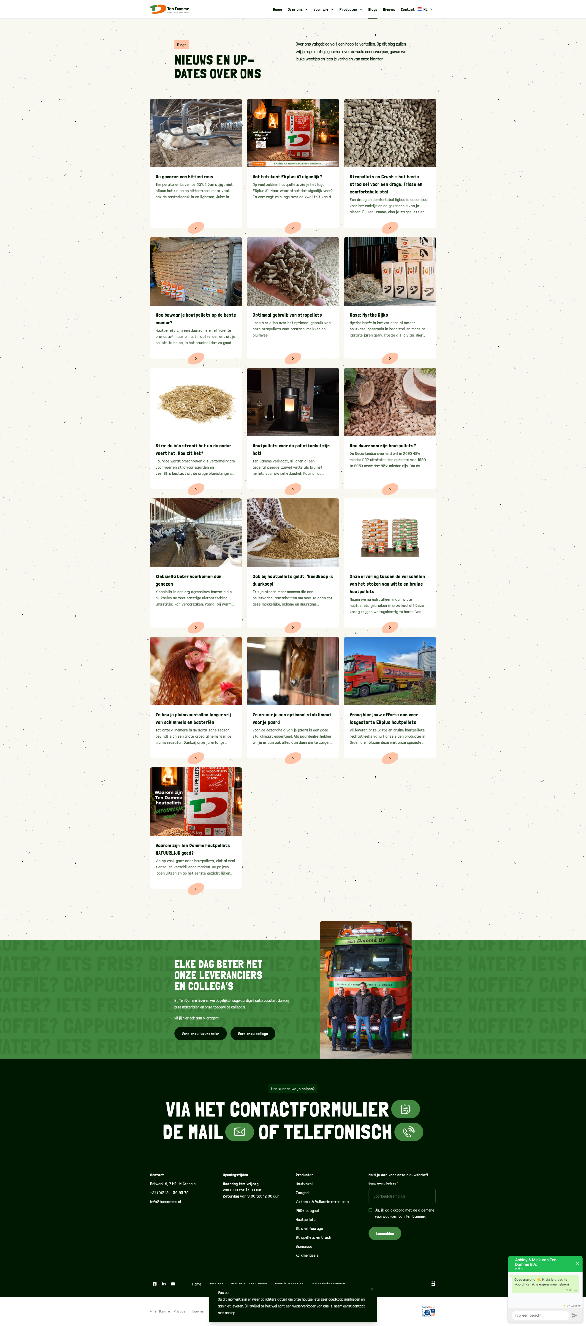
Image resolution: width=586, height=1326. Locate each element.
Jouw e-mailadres (384, 1183)
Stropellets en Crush (313, 1237)
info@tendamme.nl (165, 1201)
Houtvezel (304, 1183)
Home (196, 1284)
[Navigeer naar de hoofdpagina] (169, 9)
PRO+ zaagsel (307, 1210)
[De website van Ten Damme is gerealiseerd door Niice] (428, 1284)
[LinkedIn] (163, 1284)
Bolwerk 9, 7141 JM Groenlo (173, 1183)
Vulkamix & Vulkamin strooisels (322, 1201)
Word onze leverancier (201, 1033)
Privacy (179, 1311)
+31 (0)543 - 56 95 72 (169, 1192)
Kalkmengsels (307, 1255)
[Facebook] (154, 1284)
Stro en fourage (309, 1228)
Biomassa (304, 1246)
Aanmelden (385, 1233)
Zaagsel (302, 1192)
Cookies (198, 1311)
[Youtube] (173, 1284)
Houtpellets (306, 1219)
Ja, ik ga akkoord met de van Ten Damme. (404, 1213)
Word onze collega (253, 1033)
